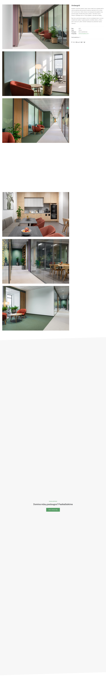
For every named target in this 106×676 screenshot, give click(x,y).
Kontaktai (41, 2)
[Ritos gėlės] (3, 2)
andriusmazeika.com (83, 33)
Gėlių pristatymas (22, 2)
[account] (99, 2)
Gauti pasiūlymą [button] (53, 509)
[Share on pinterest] (76, 42)
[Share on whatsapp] (79, 42)
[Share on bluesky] (81, 42)
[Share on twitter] (73, 42)
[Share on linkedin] (78, 42)
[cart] (103, 2)
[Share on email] (84, 42)
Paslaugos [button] (11, 2)
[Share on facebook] (71, 42)
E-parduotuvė (32, 2)
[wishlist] (101, 2)
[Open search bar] (97, 2)
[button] (75, 37)
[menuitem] (12, 2)
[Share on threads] (75, 42)
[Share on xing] (83, 42)
